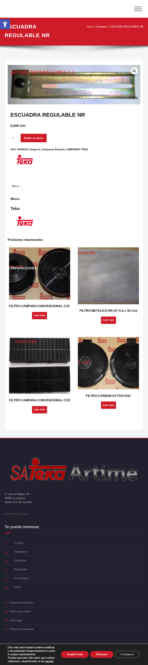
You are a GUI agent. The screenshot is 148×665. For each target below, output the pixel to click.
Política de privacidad (21, 629)
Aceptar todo (75, 654)
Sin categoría (21, 578)
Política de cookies (20, 611)
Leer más (39, 315)
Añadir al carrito (33, 138)
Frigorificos (20, 560)
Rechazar (102, 654)
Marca (15, 186)
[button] (5, 24)
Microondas (20, 569)
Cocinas (18, 542)
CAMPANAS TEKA (77, 149)
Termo (17, 587)
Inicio (90, 26)
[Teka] (24, 161)
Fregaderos (20, 551)
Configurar (127, 654)
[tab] (15, 186)
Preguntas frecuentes (21, 602)
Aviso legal (15, 620)
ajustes (49, 661)
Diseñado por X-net (16, 513)
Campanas (101, 26)
